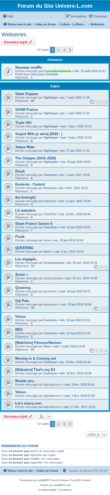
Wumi (47, 251)
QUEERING (24, 248)
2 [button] (58, 50)
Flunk (20, 237)
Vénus (20, 317)
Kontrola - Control (30, 184)
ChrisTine (50, 201)
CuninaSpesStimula (57, 71)
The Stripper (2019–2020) (35, 158)
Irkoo (47, 240)
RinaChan (50, 188)
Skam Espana (26, 94)
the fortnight (25, 197)
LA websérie (25, 211)
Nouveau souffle (28, 67)
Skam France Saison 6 (33, 224)
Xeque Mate (24, 147)
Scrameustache (54, 262)
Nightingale (51, 97)
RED (18, 330)
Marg (47, 346)
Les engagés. (26, 259)
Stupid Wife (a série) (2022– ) (38, 134)
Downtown (50, 174)
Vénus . (21, 392)
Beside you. (25, 381)
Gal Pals (22, 301)
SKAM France (26, 110)
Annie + (21, 275)
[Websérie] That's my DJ (35, 370)
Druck (20, 171)
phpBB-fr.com (62, 485)
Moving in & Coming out (35, 358)
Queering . (24, 288)
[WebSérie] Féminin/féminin (38, 343)
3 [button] (64, 50)
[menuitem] (8, 16)
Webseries (13, 34)
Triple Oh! (23, 123)
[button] (70, 50)
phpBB (42, 480)
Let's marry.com (28, 403)
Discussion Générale (44, 74)
